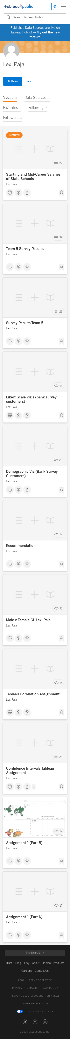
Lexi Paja (11, 184)
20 (60, 460)
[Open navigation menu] (63, 6)
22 (60, 163)
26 (60, 311)
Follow (13, 81)
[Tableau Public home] (18, 6)
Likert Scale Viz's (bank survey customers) (31, 399)
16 (61, 385)
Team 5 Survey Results (25, 249)
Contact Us (42, 970)
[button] (25, 1022)
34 (60, 237)
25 (60, 757)
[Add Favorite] (61, 193)
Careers (26, 970)
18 (61, 682)
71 (61, 608)
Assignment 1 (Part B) (24, 843)
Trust (9, 963)
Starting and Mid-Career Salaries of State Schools (33, 176)
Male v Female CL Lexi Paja (28, 620)
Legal (22, 980)
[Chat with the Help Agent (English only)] (54, 6)
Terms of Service (40, 980)
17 (61, 534)
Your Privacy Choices (38, 1011)
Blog (18, 963)
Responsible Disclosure (27, 996)
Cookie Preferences (35, 1003)
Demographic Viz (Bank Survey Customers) (32, 473)
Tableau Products (53, 963)
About (35, 963)
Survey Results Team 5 (24, 323)
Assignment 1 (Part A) (24, 917)
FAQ (26, 963)
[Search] (8, 17)
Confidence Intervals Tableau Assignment (30, 770)
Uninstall (53, 996)
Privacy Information (25, 988)
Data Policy (50, 988)
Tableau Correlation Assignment (33, 694)
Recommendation (21, 546)
